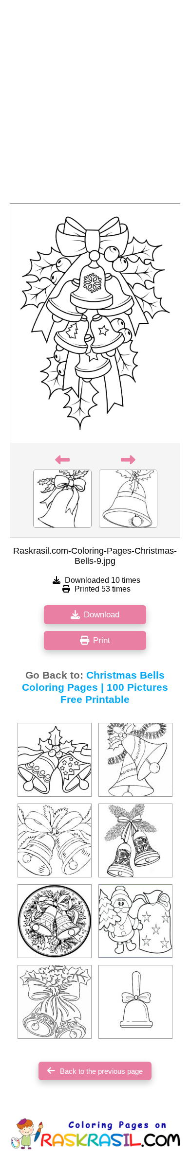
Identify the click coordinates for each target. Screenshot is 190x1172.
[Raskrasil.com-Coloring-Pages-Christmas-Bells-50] (55, 1002)
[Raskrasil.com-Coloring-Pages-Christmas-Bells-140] (55, 921)
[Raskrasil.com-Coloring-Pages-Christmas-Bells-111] (135, 1002)
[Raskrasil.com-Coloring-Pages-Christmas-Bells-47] (55, 760)
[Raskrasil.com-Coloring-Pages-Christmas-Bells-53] (135, 840)
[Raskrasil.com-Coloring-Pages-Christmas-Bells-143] (135, 760)
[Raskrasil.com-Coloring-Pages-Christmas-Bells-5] (55, 840)
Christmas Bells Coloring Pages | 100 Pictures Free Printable (95, 687)
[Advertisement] (95, 104)
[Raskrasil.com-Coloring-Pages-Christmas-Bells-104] (135, 921)
